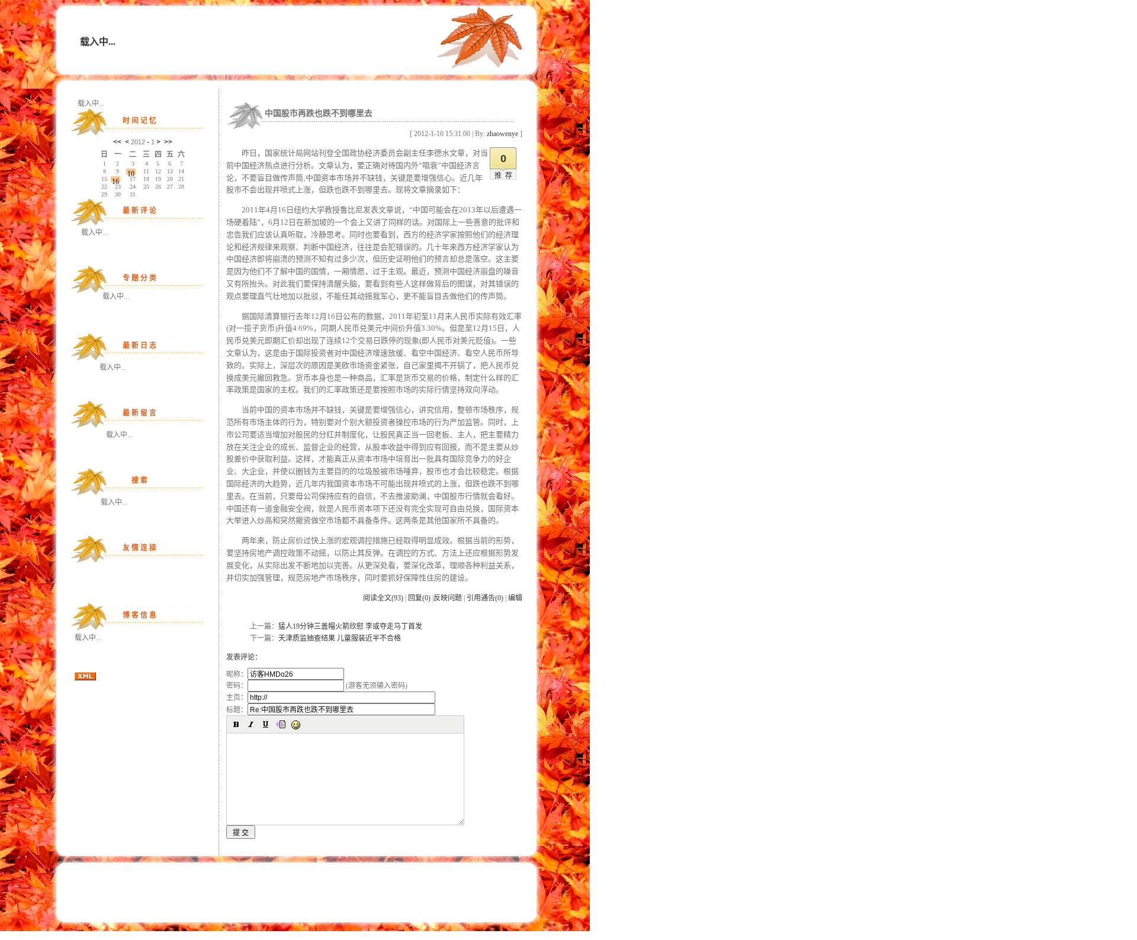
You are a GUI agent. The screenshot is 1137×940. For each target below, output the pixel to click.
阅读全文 (383, 598)
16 (115, 179)
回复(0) (419, 598)
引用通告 (485, 598)
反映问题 (447, 598)
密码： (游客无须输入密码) (316, 685)
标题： (237, 710)
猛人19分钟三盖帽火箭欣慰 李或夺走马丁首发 (350, 626)
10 (130, 172)
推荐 (505, 176)
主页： (237, 697)
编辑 (515, 598)
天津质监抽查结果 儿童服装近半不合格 (339, 638)
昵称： (237, 674)
